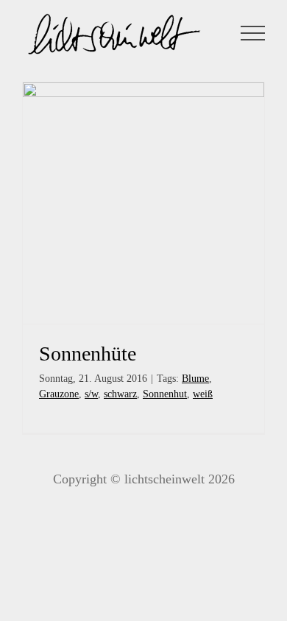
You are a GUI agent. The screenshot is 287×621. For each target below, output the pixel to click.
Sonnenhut (165, 394)
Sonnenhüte (87, 353)
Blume (195, 378)
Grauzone (59, 394)
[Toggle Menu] (253, 33)
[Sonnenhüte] (143, 203)
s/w (91, 394)
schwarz (120, 394)
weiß (203, 394)
